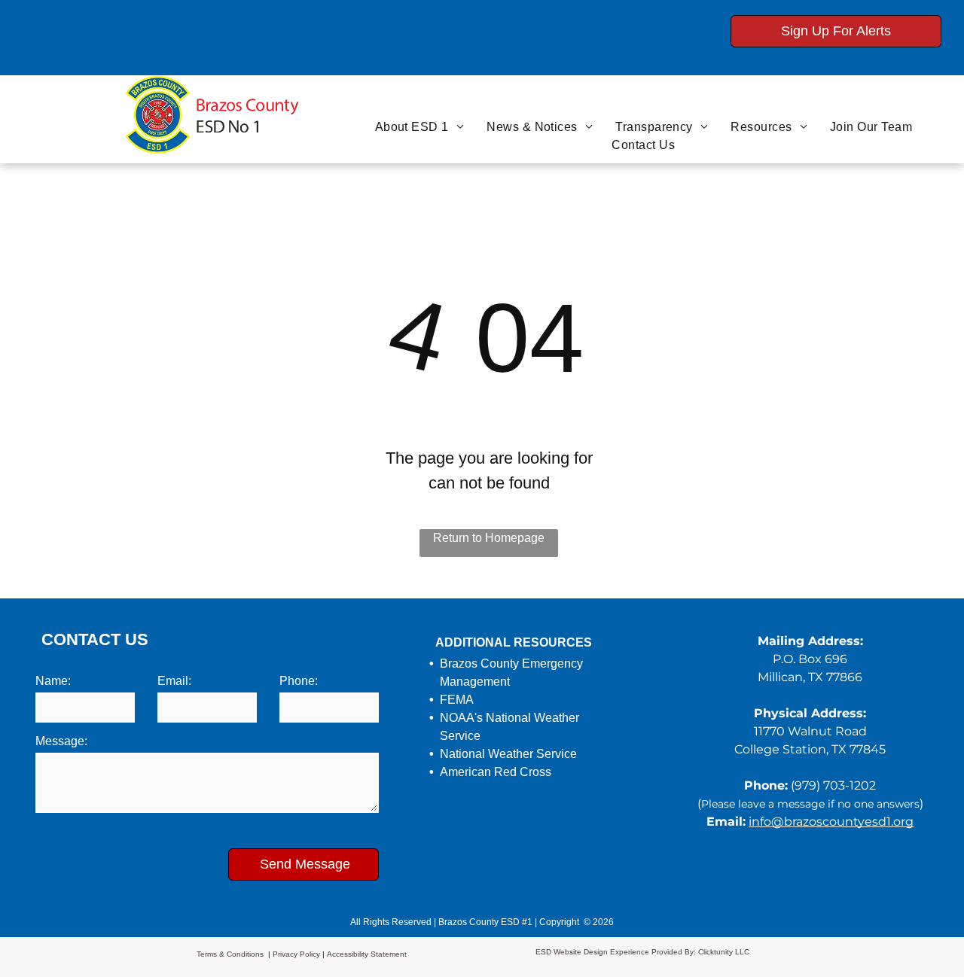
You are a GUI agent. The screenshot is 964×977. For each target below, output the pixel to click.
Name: (53, 680)
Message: (61, 741)
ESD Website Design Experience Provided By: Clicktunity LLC (642, 952)
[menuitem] (420, 127)
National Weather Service (508, 753)
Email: (174, 680)
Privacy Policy (296, 954)
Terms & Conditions (230, 954)
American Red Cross (495, 771)
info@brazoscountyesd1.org (831, 821)
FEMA (457, 699)
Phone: (298, 680)
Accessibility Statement (367, 954)
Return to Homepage (489, 537)
